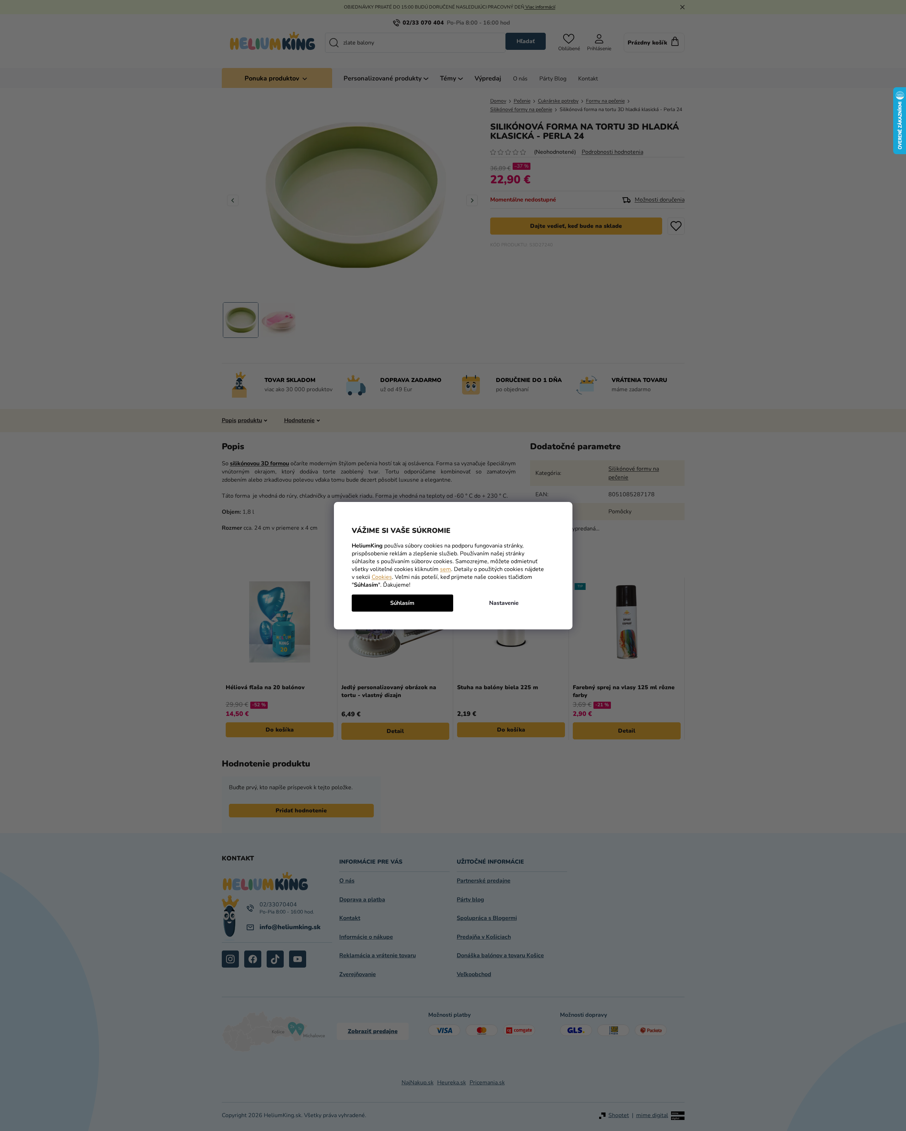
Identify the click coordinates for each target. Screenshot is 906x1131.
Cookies (382, 577)
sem (445, 569)
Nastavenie (504, 603)
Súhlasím (402, 603)
